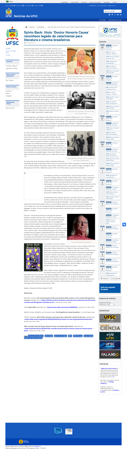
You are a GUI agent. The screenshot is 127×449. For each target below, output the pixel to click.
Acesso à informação (95, 2)
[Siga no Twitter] (112, 14)
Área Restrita (102, 20)
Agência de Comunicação (108, 368)
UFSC (70, 336)
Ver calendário (115, 278)
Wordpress (37, 446)
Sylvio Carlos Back (60, 336)
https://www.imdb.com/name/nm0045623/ (62, 307)
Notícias (32, 27)
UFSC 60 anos (77, 336)
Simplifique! (64, 2)
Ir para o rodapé (38, 5)
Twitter (8, 93)
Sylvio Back (49, 336)
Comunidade (40, 27)
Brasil (11, 1)
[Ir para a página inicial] (26, 27)
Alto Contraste (102, 5)
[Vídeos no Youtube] (115, 14)
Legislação (107, 2)
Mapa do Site (111, 5)
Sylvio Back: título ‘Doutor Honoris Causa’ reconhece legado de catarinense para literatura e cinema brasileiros (77, 27)
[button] (104, 278)
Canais (114, 2)
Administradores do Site (115, 20)
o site (112, 377)
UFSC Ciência (9, 80)
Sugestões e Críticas (12, 68)
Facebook (9, 91)
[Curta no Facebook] (109, 14)
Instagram (9, 96)
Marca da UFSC (10, 108)
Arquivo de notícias (105, 302)
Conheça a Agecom (11, 66)
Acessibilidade (93, 5)
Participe (83, 2)
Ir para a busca (29, 5)
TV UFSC (8, 55)
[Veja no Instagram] (118, 14)
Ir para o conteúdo (10, 5)
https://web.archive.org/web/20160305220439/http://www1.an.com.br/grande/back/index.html (58, 319)
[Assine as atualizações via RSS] (120, 14)
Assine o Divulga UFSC (11, 51)
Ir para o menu (20, 5)
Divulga (8, 48)
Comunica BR (74, 2)
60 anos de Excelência (35, 336)
